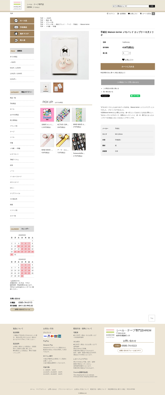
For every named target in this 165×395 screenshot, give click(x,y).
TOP (11, 13)
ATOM (133, 389)
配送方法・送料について (98, 389)
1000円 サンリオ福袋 (49, 124)
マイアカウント (41, 389)
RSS (128, 389)
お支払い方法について (81, 389)
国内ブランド (60, 24)
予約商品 (22, 27)
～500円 (48, 18)
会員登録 (123, 13)
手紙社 (75, 24)
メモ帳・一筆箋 (51, 26)
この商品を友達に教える (111, 88)
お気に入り (133, 13)
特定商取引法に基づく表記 (116, 389)
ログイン (112, 13)
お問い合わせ (52, 389)
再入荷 (22, 40)
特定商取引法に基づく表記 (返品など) (113, 72)
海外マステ (22, 34)
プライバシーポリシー (65, 389)
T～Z (69, 24)
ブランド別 (49, 22)
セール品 (22, 20)
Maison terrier (85, 24)
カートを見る (148, 13)
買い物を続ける (108, 92)
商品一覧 (49, 20)
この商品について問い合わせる (128, 82)
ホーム (32, 389)
